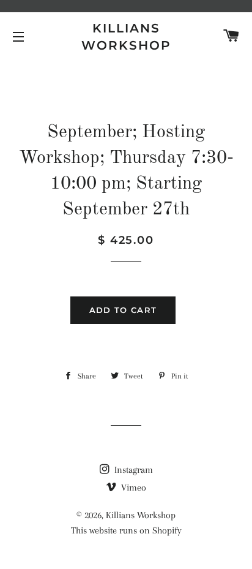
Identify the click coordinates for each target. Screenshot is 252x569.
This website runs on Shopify (126, 530)
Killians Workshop (126, 37)
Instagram (132, 469)
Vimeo (132, 487)
